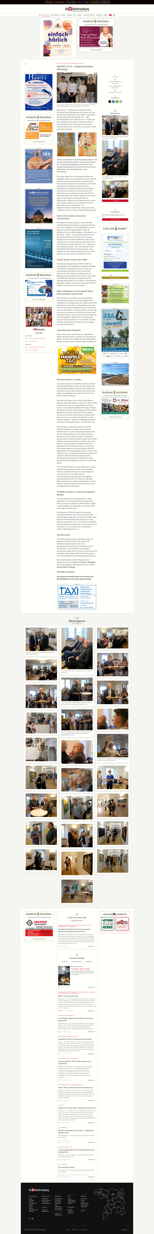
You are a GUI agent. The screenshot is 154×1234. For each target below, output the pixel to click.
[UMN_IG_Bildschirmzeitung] (115, 333)
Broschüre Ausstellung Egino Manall (113, 215)
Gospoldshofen (33, 1203)
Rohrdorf (70, 1203)
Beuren (69, 1199)
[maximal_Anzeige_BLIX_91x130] (38, 248)
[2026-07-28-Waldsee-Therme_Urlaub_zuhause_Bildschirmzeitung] (38, 166)
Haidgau (31, 1205)
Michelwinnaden (46, 1200)
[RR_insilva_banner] (115, 406)
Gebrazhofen (58, 1202)
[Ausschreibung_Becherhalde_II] (115, 374)
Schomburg (84, 1206)
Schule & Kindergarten (77, 961)
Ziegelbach (31, 1211)
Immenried (44, 1210)
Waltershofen (45, 1211)
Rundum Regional (71, 2)
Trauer (79, 2)
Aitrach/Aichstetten (89, 15)
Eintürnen (31, 1202)
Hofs (56, 1205)
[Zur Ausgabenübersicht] (25, 64)
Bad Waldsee (55, 15)
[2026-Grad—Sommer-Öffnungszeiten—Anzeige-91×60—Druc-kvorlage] (115, 294)
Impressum (84, 1229)
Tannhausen (71, 1211)
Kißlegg (69, 15)
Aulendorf (99, 15)
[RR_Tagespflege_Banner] (96, 36)
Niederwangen (84, 1205)
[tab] (107, 275)
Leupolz (83, 1202)
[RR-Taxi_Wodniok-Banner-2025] (77, 597)
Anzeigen (86, 2)
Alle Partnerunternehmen (96, 50)
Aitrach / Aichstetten (58, 1214)
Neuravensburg (84, 1203)
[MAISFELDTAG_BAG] (77, 360)
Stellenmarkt (49, 2)
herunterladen (116, 219)
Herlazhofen (58, 1203)
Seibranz (31, 1208)
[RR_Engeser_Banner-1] (39, 927)
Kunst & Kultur (89, 961)
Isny (74, 15)
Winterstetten (58, 1208)
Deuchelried (84, 1199)
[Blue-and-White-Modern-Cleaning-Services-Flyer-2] (38, 288)
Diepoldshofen (58, 1199)
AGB (67, 1229)
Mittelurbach (45, 1202)
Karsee (82, 1200)
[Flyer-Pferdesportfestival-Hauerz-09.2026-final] (38, 92)
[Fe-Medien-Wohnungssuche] (38, 206)
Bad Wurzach (46, 15)
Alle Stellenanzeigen (115, 277)
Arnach (30, 1199)
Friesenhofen (58, 1200)
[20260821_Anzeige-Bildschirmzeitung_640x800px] (57, 38)
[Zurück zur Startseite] (77, 9)
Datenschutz (75, 1229)
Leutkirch (63, 15)
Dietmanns (31, 1200)
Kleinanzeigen (95, 2)
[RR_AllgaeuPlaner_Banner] (38, 130)
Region (105, 15)
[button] (110, 15)
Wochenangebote (59, 2)
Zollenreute (71, 1213)
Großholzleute (71, 1200)
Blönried (70, 1210)
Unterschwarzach (33, 1210)
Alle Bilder (116, 200)
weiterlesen (91, 946)
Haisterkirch (45, 1199)
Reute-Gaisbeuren (46, 1203)
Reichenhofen (58, 1206)
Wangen (79, 15)
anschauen (91, 987)
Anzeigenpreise (105, 2)
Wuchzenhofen (58, 1210)
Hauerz (30, 1206)
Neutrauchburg (71, 1202)
